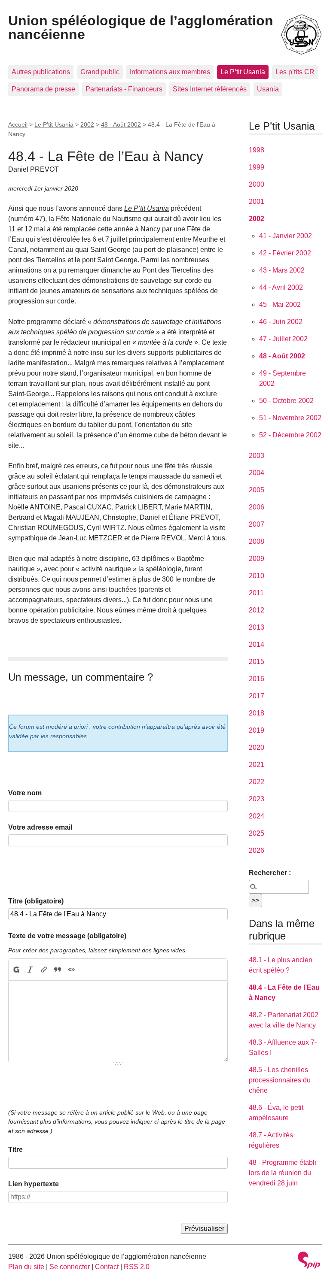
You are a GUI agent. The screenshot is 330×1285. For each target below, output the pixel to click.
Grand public (99, 72)
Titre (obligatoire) (36, 901)
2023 (256, 799)
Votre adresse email (40, 827)
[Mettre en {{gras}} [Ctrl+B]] (16, 969)
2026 (256, 850)
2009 (256, 558)
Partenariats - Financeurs (124, 89)
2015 (256, 661)
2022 (256, 781)
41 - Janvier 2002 (285, 235)
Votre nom (25, 793)
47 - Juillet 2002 (283, 338)
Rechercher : (270, 872)
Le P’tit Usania (242, 72)
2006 (256, 507)
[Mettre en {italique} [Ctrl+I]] (30, 969)
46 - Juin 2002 (280, 321)
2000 (256, 184)
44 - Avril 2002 (281, 287)
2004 (256, 472)
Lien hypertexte (33, 1184)
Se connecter (69, 1266)
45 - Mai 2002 (280, 304)
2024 (256, 816)
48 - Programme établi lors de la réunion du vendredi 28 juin (282, 1173)
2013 (256, 627)
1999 (256, 167)
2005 (256, 490)
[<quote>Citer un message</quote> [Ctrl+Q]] (57, 969)
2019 (256, 730)
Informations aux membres (170, 72)
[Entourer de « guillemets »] (71, 969)
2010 (256, 575)
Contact (107, 1266)
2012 (256, 610)
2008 (256, 541)
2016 (256, 678)
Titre (15, 1149)
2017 (256, 696)
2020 (256, 747)
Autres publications (41, 72)
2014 (256, 644)
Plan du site (26, 1266)
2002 (87, 124)
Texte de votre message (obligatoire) (67, 936)
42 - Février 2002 (285, 253)
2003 (256, 455)
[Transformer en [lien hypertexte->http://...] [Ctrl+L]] (44, 969)
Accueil (18, 124)
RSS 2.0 (137, 1266)
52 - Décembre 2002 (290, 435)
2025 (256, 833)
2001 (256, 201)
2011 (256, 593)
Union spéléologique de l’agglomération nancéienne (140, 27)
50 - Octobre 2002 (286, 400)
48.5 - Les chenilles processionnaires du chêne (280, 1080)
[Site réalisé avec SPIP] (309, 1261)
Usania (268, 89)
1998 (256, 150)
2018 (256, 713)
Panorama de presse (43, 89)
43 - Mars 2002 (282, 270)
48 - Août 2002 (121, 124)
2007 (256, 524)
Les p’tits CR (295, 72)
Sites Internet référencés (210, 89)
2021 (256, 764)
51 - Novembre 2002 (290, 417)
